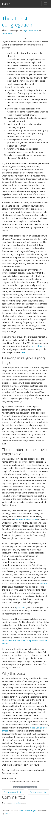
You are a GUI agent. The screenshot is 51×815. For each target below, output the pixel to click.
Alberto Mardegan (27, 810)
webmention (16, 803)
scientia (33, 787)
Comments (7, 33)
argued (43, 583)
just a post (21, 607)
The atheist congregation (17, 21)
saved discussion (39, 346)
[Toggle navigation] (45, 3)
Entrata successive (38, 792)
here (23, 352)
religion (25, 787)
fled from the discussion (25, 519)
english (17, 787)
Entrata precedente (13, 792)
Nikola (7, 813)
